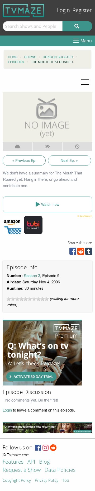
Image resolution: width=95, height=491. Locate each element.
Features (13, 462)
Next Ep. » (69, 160)
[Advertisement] (42, 352)
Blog (44, 462)
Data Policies (60, 470)
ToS (65, 481)
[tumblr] (88, 252)
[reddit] (80, 252)
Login (63, 10)
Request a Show (22, 470)
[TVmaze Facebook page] (38, 448)
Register (82, 10)
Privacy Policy (46, 481)
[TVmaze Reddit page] (53, 448)
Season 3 (32, 275)
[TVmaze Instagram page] (45, 448)
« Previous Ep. (24, 160)
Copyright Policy (17, 481)
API (31, 462)
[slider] (28, 299)
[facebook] (72, 252)
